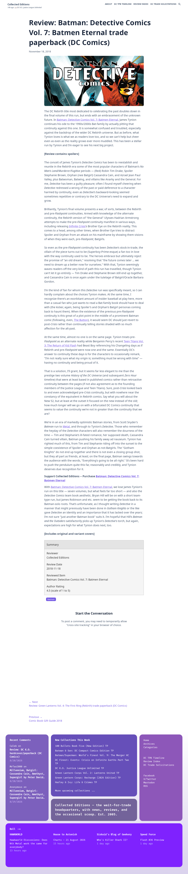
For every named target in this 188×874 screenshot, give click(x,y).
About (108, 4)
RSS (145, 786)
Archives (149, 743)
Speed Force (148, 834)
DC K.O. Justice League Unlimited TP (79, 768)
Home (146, 740)
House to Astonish (65, 834)
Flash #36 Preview (152, 839)
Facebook (149, 775)
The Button (81, 320)
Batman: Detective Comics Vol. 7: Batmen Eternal (87, 120)
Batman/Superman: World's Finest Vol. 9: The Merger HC (92, 755)
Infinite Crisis (77, 226)
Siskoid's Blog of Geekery (114, 834)
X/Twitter (149, 779)
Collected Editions (19, 4)
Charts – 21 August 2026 (69, 839)
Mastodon (149, 782)
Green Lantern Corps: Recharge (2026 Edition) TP (88, 777)
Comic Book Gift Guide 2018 (45, 720)
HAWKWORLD (16, 834)
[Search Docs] (179, 4)
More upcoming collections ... (75, 790)
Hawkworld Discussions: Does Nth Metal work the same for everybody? (28, 843)
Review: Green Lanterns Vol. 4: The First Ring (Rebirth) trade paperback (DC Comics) (78, 705)
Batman (51, 599)
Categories (150, 747)
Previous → (35, 717)
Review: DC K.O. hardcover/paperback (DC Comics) (26, 753)
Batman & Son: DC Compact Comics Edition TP (84, 750)
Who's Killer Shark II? (112, 839)
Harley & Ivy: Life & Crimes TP (76, 782)
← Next (33, 702)
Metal (66, 426)
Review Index (140, 4)
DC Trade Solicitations (163, 4)
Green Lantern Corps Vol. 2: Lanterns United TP (87, 773)
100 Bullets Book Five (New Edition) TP (81, 745)
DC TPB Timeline (123, 4)
